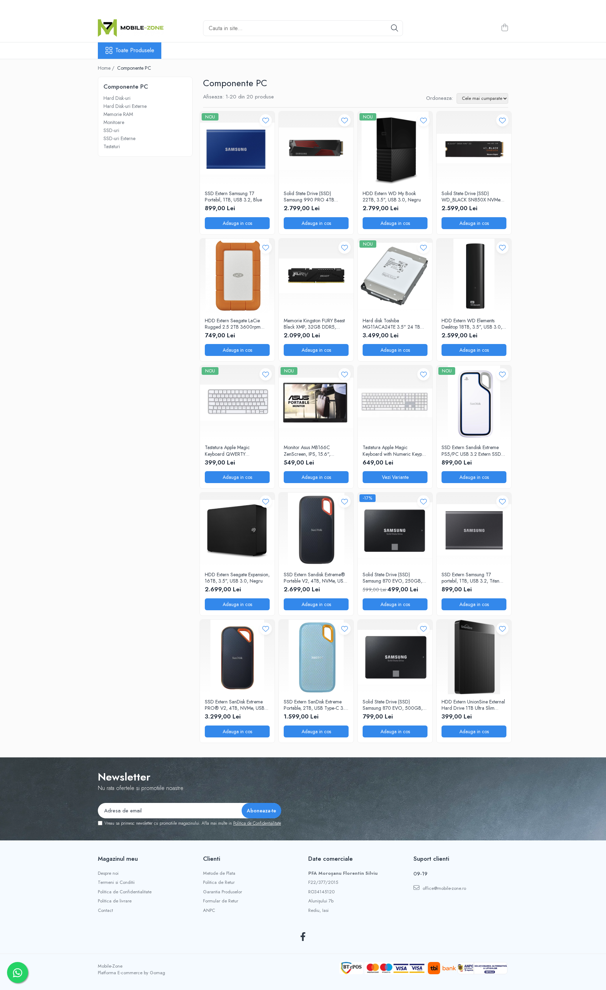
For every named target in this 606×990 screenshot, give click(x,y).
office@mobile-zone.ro (443, 888)
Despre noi (108, 873)
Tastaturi (111, 146)
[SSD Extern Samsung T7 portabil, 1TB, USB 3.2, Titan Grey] (474, 530)
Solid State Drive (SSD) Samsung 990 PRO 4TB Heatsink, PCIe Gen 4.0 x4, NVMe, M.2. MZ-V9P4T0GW (314, 196)
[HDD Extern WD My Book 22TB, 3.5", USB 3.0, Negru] (395, 148)
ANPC (209, 910)
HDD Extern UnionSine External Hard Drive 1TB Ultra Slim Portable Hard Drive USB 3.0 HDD (473, 705)
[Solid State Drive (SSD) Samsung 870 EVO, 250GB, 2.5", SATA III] (395, 530)
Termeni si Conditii (116, 882)
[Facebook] (303, 937)
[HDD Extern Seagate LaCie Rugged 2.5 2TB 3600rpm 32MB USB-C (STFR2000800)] (237, 276)
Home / (107, 67)
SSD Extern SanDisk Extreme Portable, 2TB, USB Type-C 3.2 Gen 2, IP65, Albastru (315, 705)
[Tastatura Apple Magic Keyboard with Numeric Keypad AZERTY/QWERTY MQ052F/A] (395, 402)
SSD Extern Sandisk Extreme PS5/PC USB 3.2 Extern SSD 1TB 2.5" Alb (471, 450)
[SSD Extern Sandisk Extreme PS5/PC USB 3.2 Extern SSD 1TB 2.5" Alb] (474, 402)
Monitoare (113, 122)
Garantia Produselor (222, 892)
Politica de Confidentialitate (257, 823)
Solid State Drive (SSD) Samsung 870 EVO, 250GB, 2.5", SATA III (392, 577)
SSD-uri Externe (119, 138)
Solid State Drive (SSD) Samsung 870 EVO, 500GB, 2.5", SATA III (393, 705)
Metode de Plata (219, 873)
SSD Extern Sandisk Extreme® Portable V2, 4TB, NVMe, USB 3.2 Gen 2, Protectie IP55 (315, 577)
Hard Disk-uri (116, 98)
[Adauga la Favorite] (266, 120)
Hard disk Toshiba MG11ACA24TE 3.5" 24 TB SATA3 (391, 323)
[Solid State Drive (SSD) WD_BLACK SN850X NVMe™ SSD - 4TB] (474, 148)
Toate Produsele (134, 50)
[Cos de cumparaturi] (504, 28)
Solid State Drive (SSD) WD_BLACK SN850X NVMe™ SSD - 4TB (473, 196)
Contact (105, 910)
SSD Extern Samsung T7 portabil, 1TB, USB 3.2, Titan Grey (470, 577)
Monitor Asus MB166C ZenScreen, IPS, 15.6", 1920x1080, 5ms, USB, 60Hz (315, 450)
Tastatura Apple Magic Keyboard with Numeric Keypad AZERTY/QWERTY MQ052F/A (395, 450)
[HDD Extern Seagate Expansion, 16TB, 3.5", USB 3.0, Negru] (237, 530)
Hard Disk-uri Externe (125, 106)
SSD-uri (111, 130)
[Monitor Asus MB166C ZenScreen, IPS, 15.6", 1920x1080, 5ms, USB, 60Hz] (316, 402)
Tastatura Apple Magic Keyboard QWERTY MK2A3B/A (227, 450)
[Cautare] (394, 28)
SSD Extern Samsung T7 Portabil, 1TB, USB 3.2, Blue (233, 196)
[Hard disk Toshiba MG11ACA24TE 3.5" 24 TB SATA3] (395, 276)
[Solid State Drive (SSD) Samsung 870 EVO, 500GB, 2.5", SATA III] (395, 657)
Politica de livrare (115, 901)
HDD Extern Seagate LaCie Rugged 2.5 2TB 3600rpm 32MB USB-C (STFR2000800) (237, 323)
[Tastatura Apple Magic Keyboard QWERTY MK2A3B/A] (237, 402)
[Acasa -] (133, 28)
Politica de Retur (219, 882)
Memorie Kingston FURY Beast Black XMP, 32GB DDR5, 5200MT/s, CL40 (314, 323)
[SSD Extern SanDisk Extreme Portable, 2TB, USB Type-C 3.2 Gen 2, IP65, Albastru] (316, 657)
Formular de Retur (220, 901)
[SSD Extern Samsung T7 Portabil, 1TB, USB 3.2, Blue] (237, 148)
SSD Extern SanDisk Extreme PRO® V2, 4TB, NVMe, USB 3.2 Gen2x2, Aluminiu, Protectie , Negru (234, 705)
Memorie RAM (118, 114)
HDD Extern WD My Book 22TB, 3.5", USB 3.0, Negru (392, 196)
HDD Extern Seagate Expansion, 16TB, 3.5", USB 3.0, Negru (237, 577)
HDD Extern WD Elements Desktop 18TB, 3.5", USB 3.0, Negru (472, 323)
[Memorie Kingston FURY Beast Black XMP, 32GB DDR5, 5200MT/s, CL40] (316, 276)
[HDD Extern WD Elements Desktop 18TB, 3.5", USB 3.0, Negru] (474, 276)
